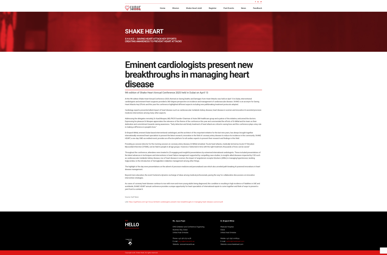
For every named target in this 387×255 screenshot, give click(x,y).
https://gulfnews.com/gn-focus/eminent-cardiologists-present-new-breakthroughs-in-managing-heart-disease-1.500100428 (176, 202)
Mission (175, 8)
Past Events (229, 8)
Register (212, 8)
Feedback (257, 8)
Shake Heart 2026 (194, 8)
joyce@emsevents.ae (186, 241)
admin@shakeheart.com (235, 241)
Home (162, 8)
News (243, 8)
